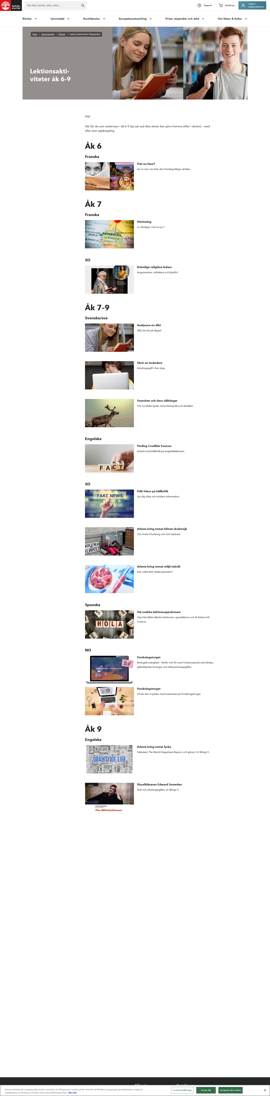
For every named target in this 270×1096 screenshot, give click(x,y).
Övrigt (62, 34)
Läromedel (57, 18)
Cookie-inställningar (182, 1090)
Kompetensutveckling (133, 18)
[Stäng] (265, 1090)
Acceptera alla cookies (230, 1090)
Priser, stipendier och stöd (182, 18)
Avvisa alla (206, 1090)
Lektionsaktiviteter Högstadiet (84, 34)
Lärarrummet (47, 34)
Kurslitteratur (91, 18)
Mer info (72, 1092)
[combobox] (55, 5)
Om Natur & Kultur (230, 18)
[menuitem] (29, 19)
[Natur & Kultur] (11, 5)
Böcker (27, 18)
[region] (135, 1090)
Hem (34, 34)
